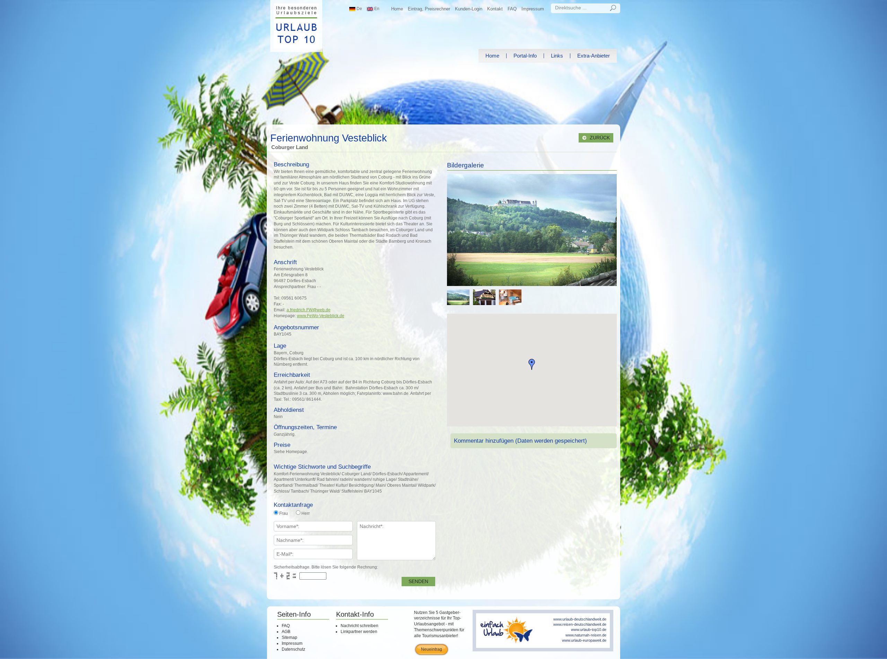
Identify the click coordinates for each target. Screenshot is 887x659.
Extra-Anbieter (593, 56)
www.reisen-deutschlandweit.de (579, 624)
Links (557, 56)
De (358, 8)
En (376, 8)
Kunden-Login (468, 8)
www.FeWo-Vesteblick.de (320, 315)
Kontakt (495, 8)
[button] (531, 364)
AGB (286, 631)
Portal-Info (525, 56)
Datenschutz (293, 649)
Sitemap (289, 637)
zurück (599, 137)
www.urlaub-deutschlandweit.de (579, 619)
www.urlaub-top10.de (588, 629)
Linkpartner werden (359, 631)
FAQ (512, 8)
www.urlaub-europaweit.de (584, 640)
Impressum (532, 8)
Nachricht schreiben (359, 625)
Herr (305, 513)
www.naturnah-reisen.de (585, 635)
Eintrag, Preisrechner (429, 8)
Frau (283, 513)
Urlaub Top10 (296, 26)
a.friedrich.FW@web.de (309, 309)
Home (397, 8)
